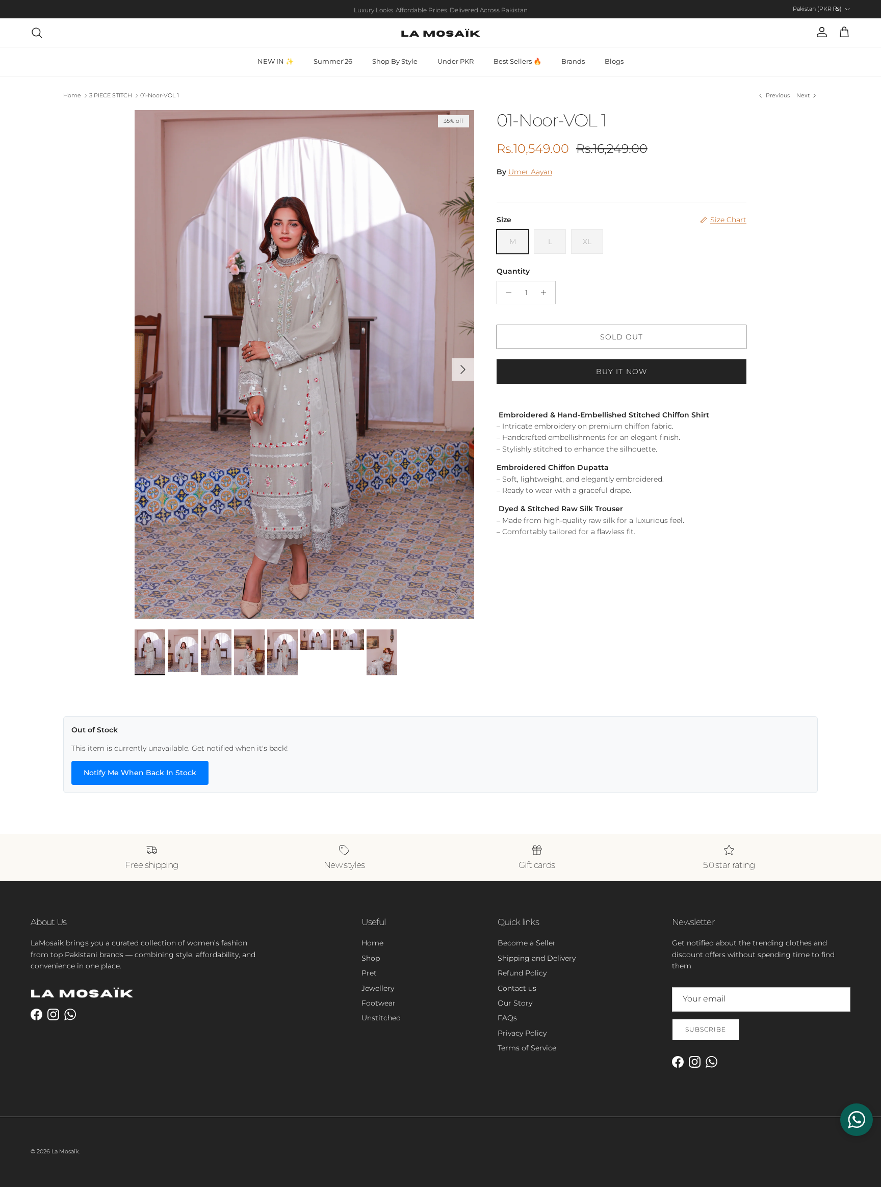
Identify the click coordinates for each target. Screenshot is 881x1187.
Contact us (517, 988)
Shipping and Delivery (537, 958)
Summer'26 (333, 61)
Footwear (378, 1003)
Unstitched (381, 1017)
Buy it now (621, 371)
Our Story (515, 1003)
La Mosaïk (65, 1151)
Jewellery (377, 988)
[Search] (37, 33)
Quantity (513, 271)
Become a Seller (527, 942)
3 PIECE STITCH (110, 95)
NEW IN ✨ (275, 61)
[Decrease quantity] (506, 292)
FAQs (507, 1017)
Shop (370, 958)
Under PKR (455, 61)
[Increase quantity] (546, 292)
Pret (369, 973)
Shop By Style (395, 61)
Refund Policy (522, 973)
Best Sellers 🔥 (517, 61)
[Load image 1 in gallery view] (304, 364)
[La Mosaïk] (440, 33)
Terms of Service (527, 1047)
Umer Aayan (530, 171)
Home (72, 95)
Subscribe (705, 1029)
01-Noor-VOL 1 (159, 95)
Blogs (614, 61)
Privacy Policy (522, 1033)
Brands (573, 61)
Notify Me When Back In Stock (140, 772)
